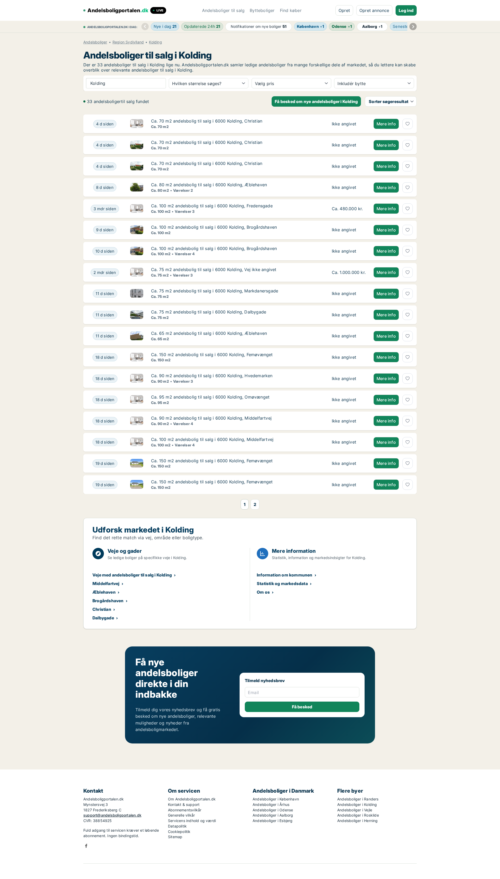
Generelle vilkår (181, 815)
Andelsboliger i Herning (357, 820)
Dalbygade (103, 617)
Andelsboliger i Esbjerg (273, 820)
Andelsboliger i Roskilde (358, 815)
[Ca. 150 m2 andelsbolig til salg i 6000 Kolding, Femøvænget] (349, 357)
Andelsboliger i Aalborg (273, 815)
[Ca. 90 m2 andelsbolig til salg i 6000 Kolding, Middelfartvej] (349, 421)
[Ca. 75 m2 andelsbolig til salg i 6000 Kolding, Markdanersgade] (349, 293)
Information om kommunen (284, 575)
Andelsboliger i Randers (358, 799)
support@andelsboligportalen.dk (112, 815)
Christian (101, 609)
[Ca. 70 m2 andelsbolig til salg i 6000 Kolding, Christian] (349, 123)
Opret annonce (374, 10)
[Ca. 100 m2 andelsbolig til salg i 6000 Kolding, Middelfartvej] (349, 442)
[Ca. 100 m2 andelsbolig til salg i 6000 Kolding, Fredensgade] (349, 208)
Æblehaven (104, 592)
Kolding (155, 42)
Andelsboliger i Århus (271, 804)
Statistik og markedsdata (282, 583)
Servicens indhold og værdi (192, 820)
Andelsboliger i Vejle (354, 810)
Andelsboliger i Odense (273, 810)
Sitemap (175, 837)
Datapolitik (177, 826)
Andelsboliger (95, 42)
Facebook (86, 846)
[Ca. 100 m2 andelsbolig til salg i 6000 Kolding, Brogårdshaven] (349, 230)
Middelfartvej (106, 583)
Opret (344, 10)
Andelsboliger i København (276, 799)
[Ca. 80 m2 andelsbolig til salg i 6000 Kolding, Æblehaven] (349, 187)
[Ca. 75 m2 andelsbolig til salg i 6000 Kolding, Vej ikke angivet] (349, 272)
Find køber (291, 10)
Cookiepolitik (179, 831)
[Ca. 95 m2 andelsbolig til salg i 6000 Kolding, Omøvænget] (349, 399)
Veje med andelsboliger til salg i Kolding (132, 575)
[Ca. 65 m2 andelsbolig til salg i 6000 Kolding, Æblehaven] (349, 336)
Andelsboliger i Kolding (357, 804)
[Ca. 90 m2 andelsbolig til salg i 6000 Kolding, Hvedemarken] (349, 378)
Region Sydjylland (128, 42)
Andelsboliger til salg (223, 10)
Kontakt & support (183, 804)
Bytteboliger (262, 10)
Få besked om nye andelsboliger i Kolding (316, 101)
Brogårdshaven (108, 600)
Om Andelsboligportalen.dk (192, 799)
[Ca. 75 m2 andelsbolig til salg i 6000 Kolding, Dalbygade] (349, 314)
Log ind (406, 10)
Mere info (386, 123)
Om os (263, 592)
